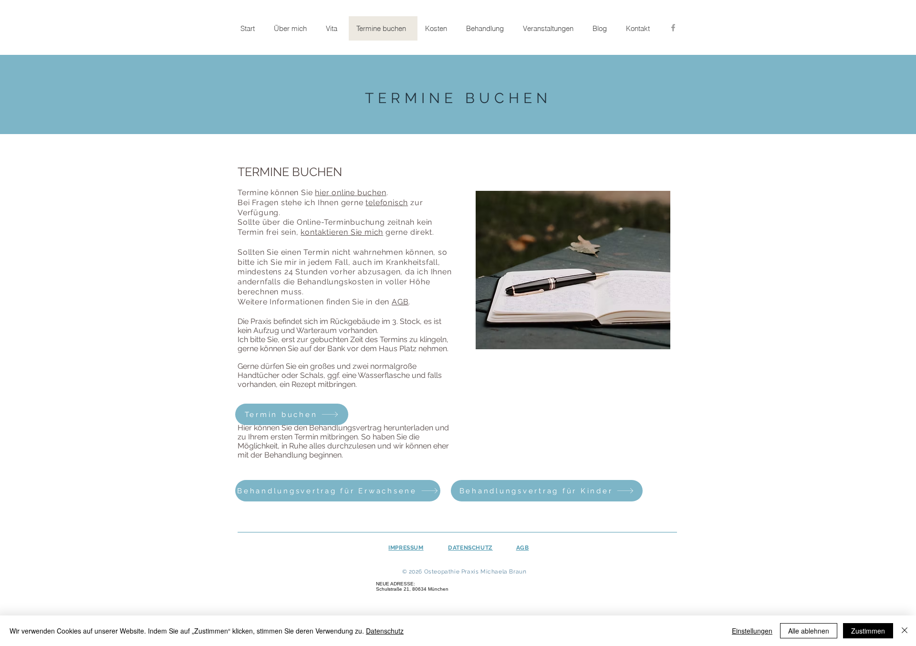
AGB (400, 301)
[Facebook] (673, 27)
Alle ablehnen (808, 631)
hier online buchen (350, 192)
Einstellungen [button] (752, 631)
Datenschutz (385, 631)
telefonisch (386, 202)
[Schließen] (904, 630)
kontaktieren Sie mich (342, 232)
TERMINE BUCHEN (458, 98)
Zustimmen (868, 631)
